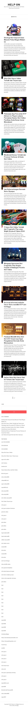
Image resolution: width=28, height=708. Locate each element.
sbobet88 (3, 546)
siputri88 (3, 620)
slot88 (3, 648)
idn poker (3, 550)
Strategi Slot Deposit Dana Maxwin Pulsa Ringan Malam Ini (14, 40)
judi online (3, 522)
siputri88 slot (4, 487)
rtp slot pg (4, 644)
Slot (2, 585)
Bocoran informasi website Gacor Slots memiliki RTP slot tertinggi (15, 305)
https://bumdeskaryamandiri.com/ (9, 637)
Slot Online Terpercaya (6, 501)
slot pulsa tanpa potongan (7, 571)
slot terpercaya (5, 665)
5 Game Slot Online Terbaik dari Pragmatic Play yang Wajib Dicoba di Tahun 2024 (14, 229)
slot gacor (3, 505)
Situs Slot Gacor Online (6, 452)
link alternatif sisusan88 (7, 690)
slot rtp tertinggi (5, 560)
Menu (15, 16)
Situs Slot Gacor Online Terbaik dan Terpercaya (12, 423)
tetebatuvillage (5, 634)
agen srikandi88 (5, 484)
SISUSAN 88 (4, 445)
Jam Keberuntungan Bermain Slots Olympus (12, 434)
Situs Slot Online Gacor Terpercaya (9, 456)
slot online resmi (5, 543)
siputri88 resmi (5, 683)
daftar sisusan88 (5, 539)
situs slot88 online (5, 564)
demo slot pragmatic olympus (8, 578)
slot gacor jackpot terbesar (8, 508)
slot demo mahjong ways (7, 574)
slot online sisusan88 (6, 498)
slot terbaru (4, 463)
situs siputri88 (4, 491)
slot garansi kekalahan (6, 567)
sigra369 (3, 697)
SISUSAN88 (4, 449)
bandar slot (4, 466)
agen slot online (5, 459)
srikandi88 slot (5, 480)
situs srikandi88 (5, 477)
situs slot (3, 669)
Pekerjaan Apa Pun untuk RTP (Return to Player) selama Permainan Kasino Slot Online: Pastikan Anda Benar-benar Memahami (15, 118)
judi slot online (4, 512)
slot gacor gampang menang (8, 672)
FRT (18, 705)
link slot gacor (4, 473)
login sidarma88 (5, 533)
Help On (14, 4)
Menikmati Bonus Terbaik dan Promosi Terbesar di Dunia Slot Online (15, 157)
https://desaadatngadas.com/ (8, 641)
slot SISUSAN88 (5, 442)
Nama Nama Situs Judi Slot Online (9, 470)
